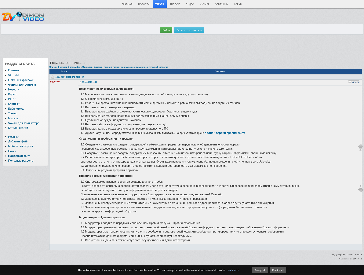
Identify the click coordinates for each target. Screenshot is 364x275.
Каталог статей (18, 127)
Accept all (259, 270)
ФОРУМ (13, 75)
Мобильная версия (20, 146)
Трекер (159, 4)
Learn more (233, 270)
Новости (144, 4)
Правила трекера (75, 76)
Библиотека (16, 108)
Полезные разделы (21, 160)
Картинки (14, 103)
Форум (238, 4)
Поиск (12, 151)
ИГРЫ (12, 99)
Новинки (13, 136)
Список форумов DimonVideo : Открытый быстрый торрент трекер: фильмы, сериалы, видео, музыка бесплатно (108, 67)
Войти (166, 30)
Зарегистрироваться (189, 30)
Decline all (278, 270)
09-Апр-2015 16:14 (89, 82)
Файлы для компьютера (23, 123)
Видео (190, 4)
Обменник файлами (21, 80)
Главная (127, 4)
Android (175, 4)
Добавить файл (18, 141)
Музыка (204, 4)
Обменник (221, 4)
